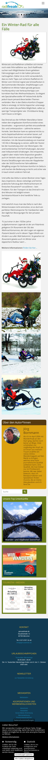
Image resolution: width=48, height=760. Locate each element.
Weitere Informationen (10, 737)
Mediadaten (24, 697)
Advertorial (24, 708)
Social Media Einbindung (24, 713)
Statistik (31, 741)
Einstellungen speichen (24, 755)
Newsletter (24, 710)
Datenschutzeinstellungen (24, 720)
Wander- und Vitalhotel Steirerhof (22, 539)
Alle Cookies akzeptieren (24, 759)
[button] (21, 270)
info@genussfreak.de (24, 642)
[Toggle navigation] (43, 3)
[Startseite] (13, 4)
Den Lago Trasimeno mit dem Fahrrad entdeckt (23, 13)
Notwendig (10, 741)
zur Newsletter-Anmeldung (24, 678)
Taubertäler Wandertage (24, 657)
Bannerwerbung (24, 715)
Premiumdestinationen (24, 717)
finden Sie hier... (30, 247)
